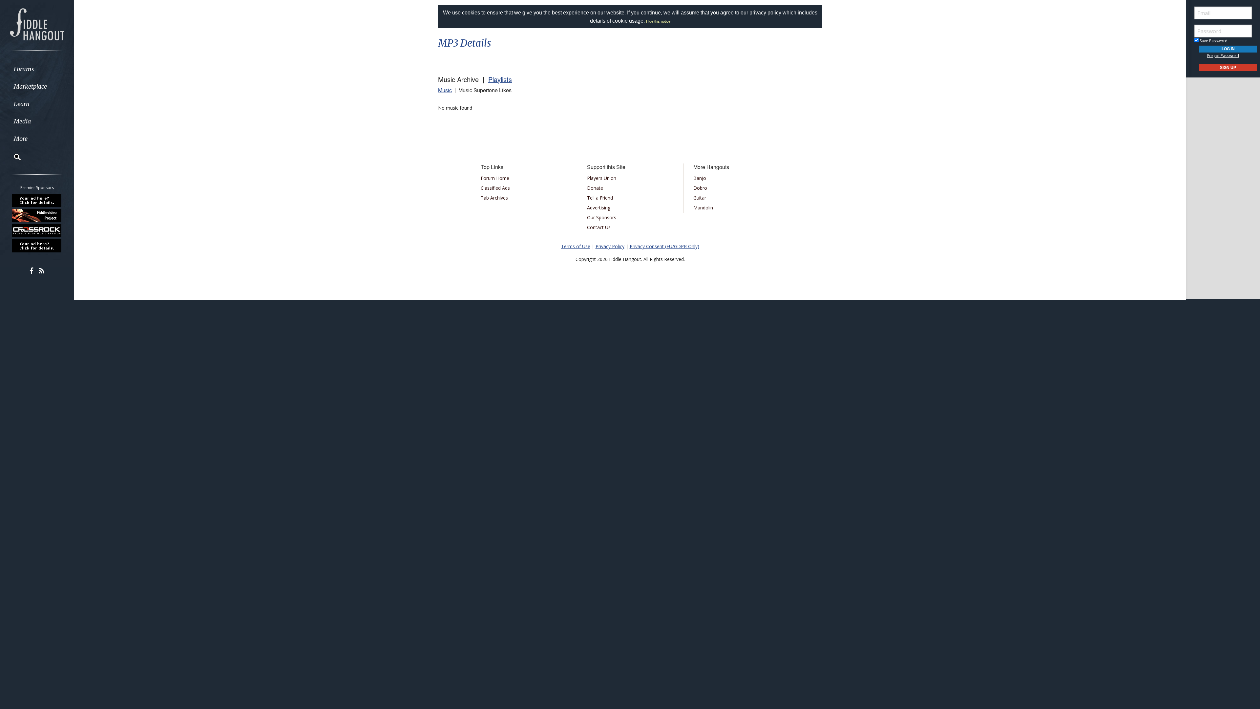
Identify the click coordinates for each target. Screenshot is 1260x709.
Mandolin (703, 207)
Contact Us (599, 227)
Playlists (500, 79)
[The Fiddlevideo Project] (37, 215)
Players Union (601, 178)
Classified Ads (495, 188)
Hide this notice (658, 21)
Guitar (699, 198)
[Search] (13, 157)
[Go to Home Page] (37, 23)
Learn (22, 104)
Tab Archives (494, 198)
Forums (24, 69)
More (21, 138)
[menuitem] (37, 69)
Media (22, 121)
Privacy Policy (610, 246)
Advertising (598, 207)
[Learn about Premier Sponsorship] (37, 200)
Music (445, 90)
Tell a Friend (600, 198)
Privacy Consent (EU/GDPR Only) (664, 246)
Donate (595, 188)
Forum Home (495, 178)
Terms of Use (575, 246)
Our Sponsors (601, 217)
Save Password (1213, 41)
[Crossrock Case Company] (37, 230)
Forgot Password (1223, 55)
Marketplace (30, 86)
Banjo (699, 178)
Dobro (700, 188)
